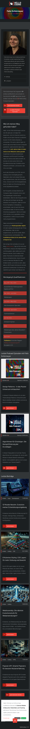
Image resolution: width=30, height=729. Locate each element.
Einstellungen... (6, 718)
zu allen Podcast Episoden (15, 110)
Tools (9, 498)
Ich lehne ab (17, 718)
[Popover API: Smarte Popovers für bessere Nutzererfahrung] (15, 657)
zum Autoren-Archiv (13, 105)
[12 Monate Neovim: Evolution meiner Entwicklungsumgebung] (15, 495)
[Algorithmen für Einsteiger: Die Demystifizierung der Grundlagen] (15, 423)
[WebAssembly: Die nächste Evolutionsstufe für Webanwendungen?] (15, 601)
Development (15, 498)
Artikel (4, 498)
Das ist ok (23, 718)
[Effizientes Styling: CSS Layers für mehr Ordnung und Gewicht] (15, 548)
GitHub (8, 76)
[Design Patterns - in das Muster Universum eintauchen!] (15, 368)
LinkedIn (8, 81)
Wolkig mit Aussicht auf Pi (11, 343)
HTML (14, 659)
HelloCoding (9, 246)
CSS (14, 551)
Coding (10, 551)
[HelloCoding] (15, 3)
